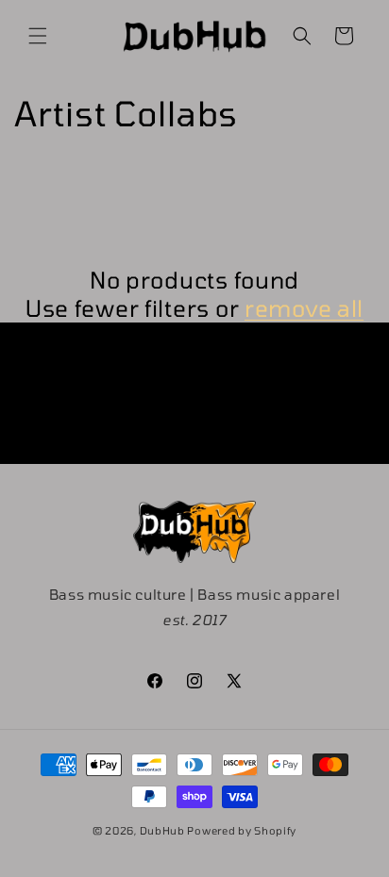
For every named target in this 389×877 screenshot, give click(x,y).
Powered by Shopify (241, 830)
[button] (38, 36)
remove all (304, 308)
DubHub (162, 830)
